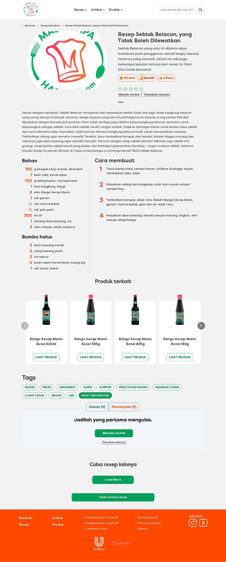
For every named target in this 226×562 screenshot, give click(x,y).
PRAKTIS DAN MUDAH (133, 387)
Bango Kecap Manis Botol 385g (90, 341)
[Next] (201, 326)
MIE (71, 395)
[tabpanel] (113, 432)
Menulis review (114, 433)
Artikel (96, 10)
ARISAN (57, 395)
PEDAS (47, 387)
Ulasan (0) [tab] (97, 407)
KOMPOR (105, 387)
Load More (113, 479)
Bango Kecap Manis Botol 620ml (46, 341)
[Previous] (25, 326)
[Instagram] (193, 525)
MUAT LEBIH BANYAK (95, 395)
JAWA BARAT (67, 387)
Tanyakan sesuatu (114, 442)
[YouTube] (203, 525)
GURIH (87, 387)
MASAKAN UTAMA (167, 387)
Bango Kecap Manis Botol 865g (135, 341)
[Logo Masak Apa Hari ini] (30, 17)
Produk (114, 10)
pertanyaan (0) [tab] (124, 407)
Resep (79, 10)
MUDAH (30, 387)
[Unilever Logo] (99, 549)
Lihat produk (46, 357)
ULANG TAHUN (34, 395)
